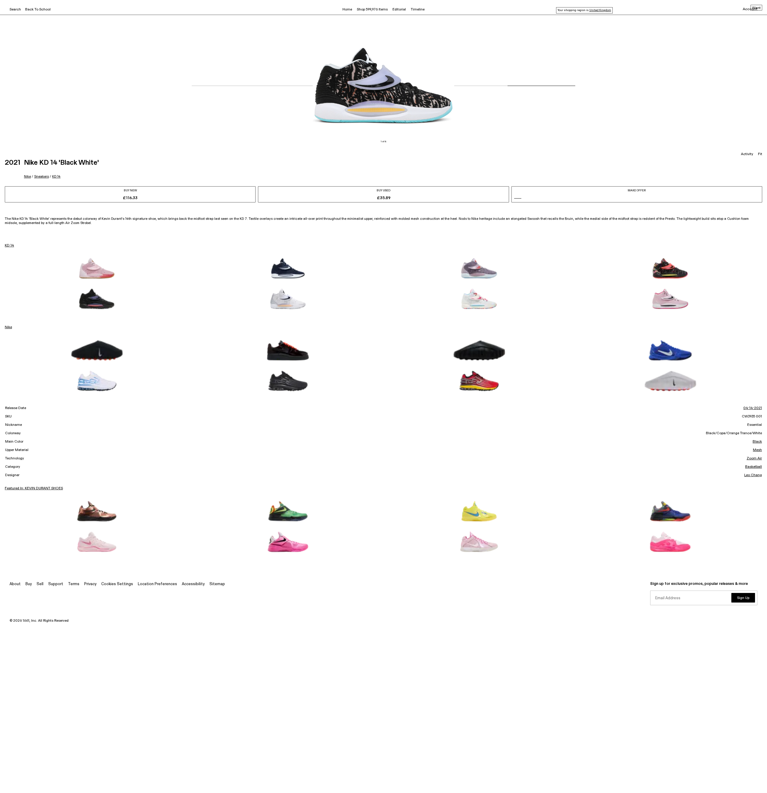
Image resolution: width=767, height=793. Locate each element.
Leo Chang (753, 475)
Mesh (757, 450)
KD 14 (56, 176)
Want (756, 8)
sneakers (41, 176)
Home (347, 9)
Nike (27, 176)
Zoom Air (754, 458)
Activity (747, 154)
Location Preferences (157, 584)
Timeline (418, 9)
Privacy (90, 584)
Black (757, 442)
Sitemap (217, 584)
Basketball (753, 467)
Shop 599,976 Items (372, 9)
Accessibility (193, 584)
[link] (97, 268)
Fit (760, 154)
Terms (73, 584)
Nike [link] (8, 327)
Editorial (399, 9)
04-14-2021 (752, 408)
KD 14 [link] (9, 245)
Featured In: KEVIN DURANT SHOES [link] (34, 488)
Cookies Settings (117, 584)
